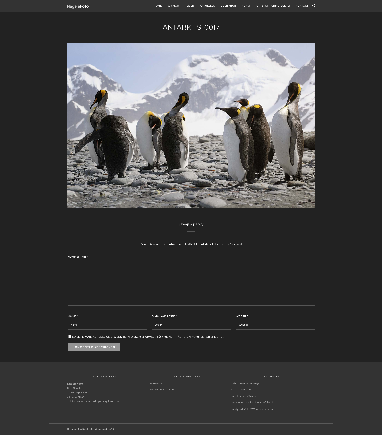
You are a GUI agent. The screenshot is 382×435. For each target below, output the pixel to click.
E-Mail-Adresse (164, 316)
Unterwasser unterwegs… (246, 383)
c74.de (112, 429)
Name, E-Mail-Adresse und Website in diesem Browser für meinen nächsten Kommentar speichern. (149, 336)
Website (242, 316)
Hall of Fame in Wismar (244, 396)
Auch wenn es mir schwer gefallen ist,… (254, 402)
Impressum (155, 383)
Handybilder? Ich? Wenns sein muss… (253, 409)
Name (73, 316)
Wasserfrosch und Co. (244, 390)
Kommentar (78, 256)
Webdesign (100, 429)
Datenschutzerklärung (162, 390)
